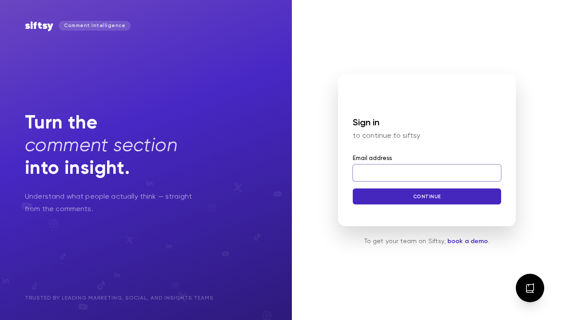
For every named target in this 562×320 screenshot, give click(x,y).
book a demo (467, 241)
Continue (427, 196)
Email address (372, 158)
